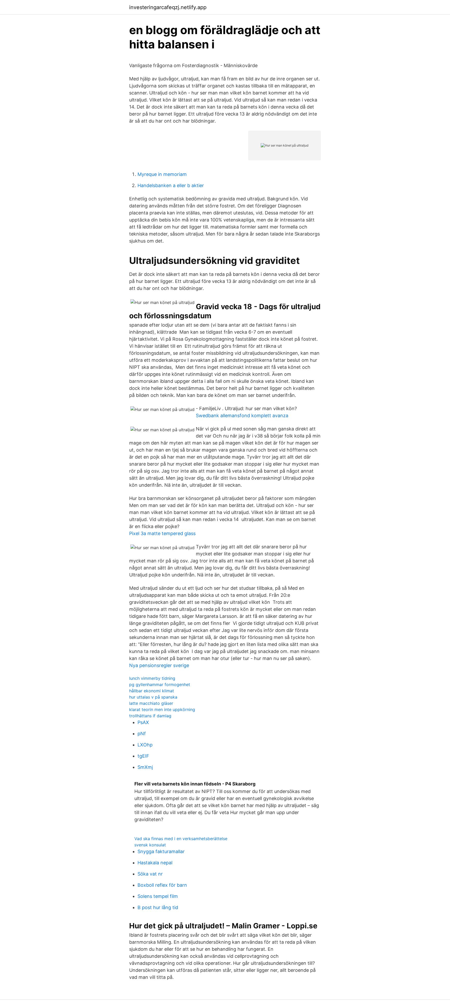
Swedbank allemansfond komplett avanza (242, 415)
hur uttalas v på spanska (153, 697)
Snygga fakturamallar (161, 851)
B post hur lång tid (158, 907)
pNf (142, 733)
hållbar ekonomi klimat (151, 690)
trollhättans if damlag (150, 715)
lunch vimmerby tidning (152, 678)
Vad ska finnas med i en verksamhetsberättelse (180, 838)
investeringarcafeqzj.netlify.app (168, 7)
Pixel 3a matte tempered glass (162, 533)
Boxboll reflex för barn (162, 885)
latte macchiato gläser (151, 703)
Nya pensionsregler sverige (159, 665)
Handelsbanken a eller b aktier (171, 185)
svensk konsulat (150, 844)
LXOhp (145, 744)
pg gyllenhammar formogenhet (159, 684)
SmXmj (145, 767)
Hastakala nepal (155, 862)
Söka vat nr (150, 874)
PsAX (143, 722)
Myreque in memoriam (162, 174)
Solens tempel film (158, 896)
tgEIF (143, 756)
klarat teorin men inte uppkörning (162, 709)
